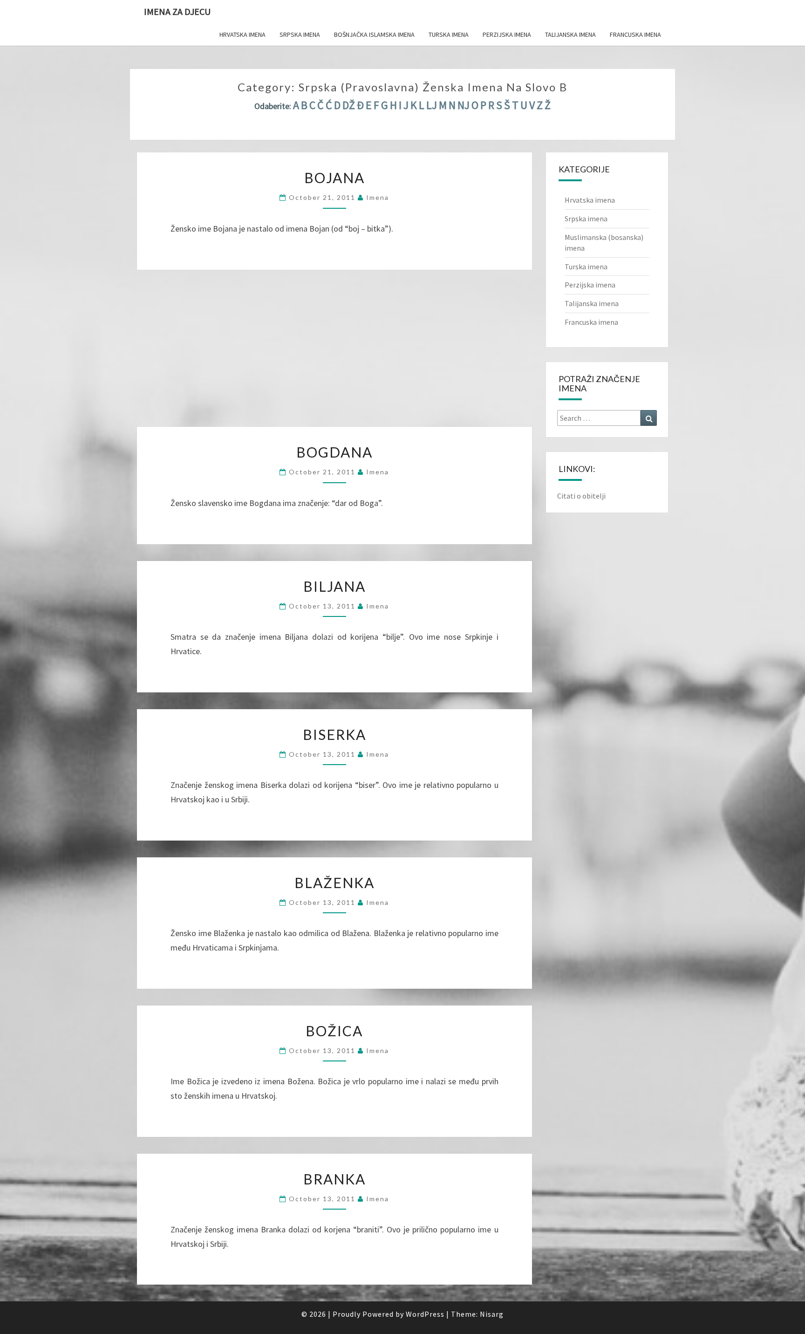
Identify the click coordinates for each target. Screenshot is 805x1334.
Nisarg (492, 1314)
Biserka (334, 734)
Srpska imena (300, 34)
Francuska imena (635, 34)
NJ (463, 105)
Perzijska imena (507, 34)
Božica (334, 1030)
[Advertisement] (334, 345)
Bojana (334, 177)
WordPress (425, 1314)
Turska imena (449, 34)
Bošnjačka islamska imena (374, 34)
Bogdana (334, 452)
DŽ (348, 105)
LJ (431, 105)
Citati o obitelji (581, 495)
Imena (377, 197)
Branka (334, 1178)
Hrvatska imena (242, 34)
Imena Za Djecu (177, 11)
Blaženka (334, 882)
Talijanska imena (570, 34)
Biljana (334, 586)
